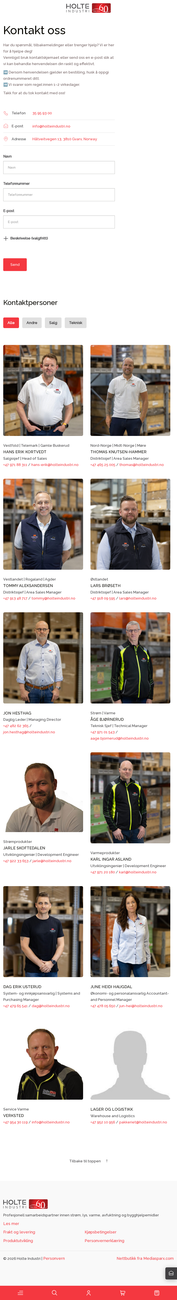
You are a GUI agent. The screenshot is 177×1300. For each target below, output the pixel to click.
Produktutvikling (18, 1240)
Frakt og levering (19, 1232)
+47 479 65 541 (15, 1006)
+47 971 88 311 (15, 465)
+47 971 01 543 (102, 732)
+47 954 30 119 (15, 1122)
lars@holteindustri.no (137, 598)
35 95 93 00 (42, 113)
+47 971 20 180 (102, 872)
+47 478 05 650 (102, 1006)
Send (15, 264)
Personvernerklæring (104, 1240)
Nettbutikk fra (145, 1258)
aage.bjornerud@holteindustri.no (119, 738)
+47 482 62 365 (15, 726)
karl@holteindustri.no (137, 872)
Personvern (54, 1258)
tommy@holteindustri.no (53, 598)
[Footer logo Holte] (25, 1203)
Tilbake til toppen (85, 1161)
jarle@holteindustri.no (52, 861)
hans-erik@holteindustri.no (55, 465)
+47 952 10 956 (102, 1122)
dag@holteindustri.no (51, 1006)
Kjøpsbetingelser (101, 1232)
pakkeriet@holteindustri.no (143, 1122)
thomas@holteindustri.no (141, 465)
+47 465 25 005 (102, 465)
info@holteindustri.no (51, 126)
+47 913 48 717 (15, 598)
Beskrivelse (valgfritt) (29, 238)
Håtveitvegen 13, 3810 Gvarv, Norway (64, 139)
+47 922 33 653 (15, 861)
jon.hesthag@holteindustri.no (29, 732)
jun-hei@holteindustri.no (141, 1006)
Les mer (11, 1223)
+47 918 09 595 (102, 598)
